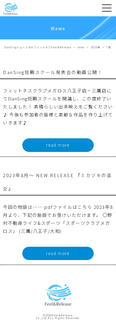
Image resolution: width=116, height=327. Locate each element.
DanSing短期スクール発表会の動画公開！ (53, 72)
